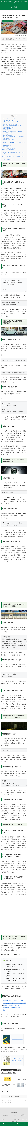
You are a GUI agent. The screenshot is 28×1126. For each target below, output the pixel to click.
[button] (25, 554)
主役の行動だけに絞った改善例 (8, 139)
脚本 (20, 1070)
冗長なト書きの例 (6, 138)
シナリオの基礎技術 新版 (17, 1039)
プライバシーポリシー (7, 1119)
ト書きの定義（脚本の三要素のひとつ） (10, 120)
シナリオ (4, 1072)
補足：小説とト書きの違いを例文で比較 (10, 124)
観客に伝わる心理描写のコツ (8, 135)
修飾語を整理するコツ (7, 129)
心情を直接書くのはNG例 (7, 132)
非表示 (15, 116)
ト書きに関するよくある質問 (8, 149)
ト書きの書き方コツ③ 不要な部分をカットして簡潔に (13, 136)
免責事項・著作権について (20, 1119)
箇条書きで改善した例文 (7, 128)
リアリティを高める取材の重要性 (9, 148)
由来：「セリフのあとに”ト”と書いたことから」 (11, 121)
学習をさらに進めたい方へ (7, 159)
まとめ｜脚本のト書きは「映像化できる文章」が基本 (13, 156)
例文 (15, 1072)
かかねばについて (7, 1115)
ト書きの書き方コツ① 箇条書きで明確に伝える (11, 125)
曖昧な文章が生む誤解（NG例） (8, 127)
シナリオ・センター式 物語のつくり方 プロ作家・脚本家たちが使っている (17, 1060)
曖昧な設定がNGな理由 (7, 145)
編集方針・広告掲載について (20, 1115)
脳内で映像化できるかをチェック (9, 146)
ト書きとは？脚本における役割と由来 (9, 118)
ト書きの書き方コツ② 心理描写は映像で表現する (12, 131)
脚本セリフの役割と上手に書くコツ (12, 1005)
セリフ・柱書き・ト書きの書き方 (9, 1070)
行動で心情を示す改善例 (7, 134)
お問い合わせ (14, 1121)
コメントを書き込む (14, 1096)
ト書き (10, 1072)
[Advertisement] (14, 96)
